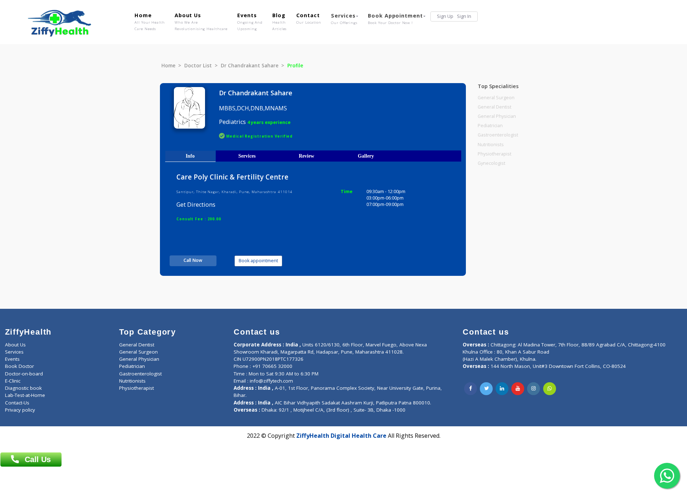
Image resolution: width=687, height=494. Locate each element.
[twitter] (486, 388)
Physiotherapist (494, 154)
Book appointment (258, 261)
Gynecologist (491, 163)
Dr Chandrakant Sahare (249, 65)
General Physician (497, 116)
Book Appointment (395, 18)
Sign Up (445, 16)
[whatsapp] (549, 388)
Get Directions (195, 204)
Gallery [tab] (366, 156)
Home (150, 21)
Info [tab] (190, 156)
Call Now (193, 260)
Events (250, 21)
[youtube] (517, 388)
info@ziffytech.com (271, 381)
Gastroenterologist (498, 135)
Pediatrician (490, 126)
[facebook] (470, 388)
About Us (201, 21)
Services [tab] (246, 156)
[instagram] (533, 388)
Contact (308, 18)
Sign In (464, 16)
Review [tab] (306, 156)
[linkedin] (502, 388)
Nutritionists (491, 145)
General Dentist (494, 107)
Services (344, 18)
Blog (279, 21)
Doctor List (198, 65)
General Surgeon (496, 98)
